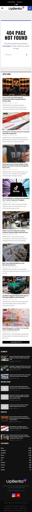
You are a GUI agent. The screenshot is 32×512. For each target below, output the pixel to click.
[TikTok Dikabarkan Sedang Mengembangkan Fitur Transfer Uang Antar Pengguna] (16, 188)
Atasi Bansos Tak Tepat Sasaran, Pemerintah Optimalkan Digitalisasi (15, 133)
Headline (5, 113)
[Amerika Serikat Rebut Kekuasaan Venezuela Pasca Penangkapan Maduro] (5, 388)
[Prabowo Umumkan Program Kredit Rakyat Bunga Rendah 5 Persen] (5, 406)
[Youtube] (18, 495)
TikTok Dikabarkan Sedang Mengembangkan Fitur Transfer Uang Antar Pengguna (16, 199)
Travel (2, 467)
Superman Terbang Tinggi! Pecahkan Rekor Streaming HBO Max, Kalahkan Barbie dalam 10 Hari (19, 396)
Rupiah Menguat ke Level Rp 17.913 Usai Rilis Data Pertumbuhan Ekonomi (15, 329)
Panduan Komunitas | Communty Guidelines (15, 506)
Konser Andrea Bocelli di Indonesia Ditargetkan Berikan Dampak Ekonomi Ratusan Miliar (14, 99)
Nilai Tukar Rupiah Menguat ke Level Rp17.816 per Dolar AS (13, 264)
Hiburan (3, 465)
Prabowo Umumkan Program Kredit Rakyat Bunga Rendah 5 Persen (18, 405)
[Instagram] (14, 495)
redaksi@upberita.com (19, 490)
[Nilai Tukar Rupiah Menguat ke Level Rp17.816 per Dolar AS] (16, 253)
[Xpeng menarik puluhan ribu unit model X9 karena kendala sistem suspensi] (5, 376)
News (5, 79)
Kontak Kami (19, 2)
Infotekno (5, 180)
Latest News (6, 74)
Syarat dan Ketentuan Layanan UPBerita (13, 510)
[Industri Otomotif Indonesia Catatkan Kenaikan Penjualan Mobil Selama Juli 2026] (16, 220)
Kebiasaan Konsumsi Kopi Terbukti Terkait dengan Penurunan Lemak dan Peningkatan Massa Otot (15, 166)
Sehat (2, 457)
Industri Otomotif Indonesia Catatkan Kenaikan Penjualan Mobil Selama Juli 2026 (15, 232)
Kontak (25, 510)
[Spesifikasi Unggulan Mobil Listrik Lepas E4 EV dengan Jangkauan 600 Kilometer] (16, 285)
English (3, 469)
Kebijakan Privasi (23, 508)
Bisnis (5, 309)
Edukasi (3, 462)
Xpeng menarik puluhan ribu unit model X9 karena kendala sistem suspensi (20, 375)
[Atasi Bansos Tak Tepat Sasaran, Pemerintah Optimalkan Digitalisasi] (16, 121)
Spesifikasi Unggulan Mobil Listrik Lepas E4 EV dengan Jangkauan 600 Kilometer (15, 297)
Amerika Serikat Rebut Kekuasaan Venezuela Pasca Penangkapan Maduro (19, 387)
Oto (4, 212)
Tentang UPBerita (11, 2)
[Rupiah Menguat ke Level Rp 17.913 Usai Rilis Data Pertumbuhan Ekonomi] (16, 318)
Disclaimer (15, 508)
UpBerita (26, 502)
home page (6, 46)
